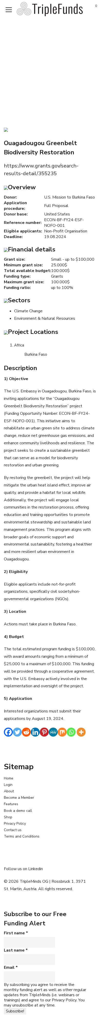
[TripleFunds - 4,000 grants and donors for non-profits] (50, 9)
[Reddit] (26, 732)
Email (11, 967)
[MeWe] (53, 732)
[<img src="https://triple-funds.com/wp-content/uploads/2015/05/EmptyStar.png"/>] (6, 129)
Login (8, 784)
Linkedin (35, 869)
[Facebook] (8, 732)
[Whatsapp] (71, 732)
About (9, 791)
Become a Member (19, 797)
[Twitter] (17, 732)
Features (11, 804)
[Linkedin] (35, 732)
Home (8, 778)
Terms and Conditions (21, 836)
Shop (8, 817)
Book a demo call (18, 810)
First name (16, 933)
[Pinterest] (44, 732)
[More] (81, 732)
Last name (16, 950)
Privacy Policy (15, 823)
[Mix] (62, 732)
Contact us (13, 829)
